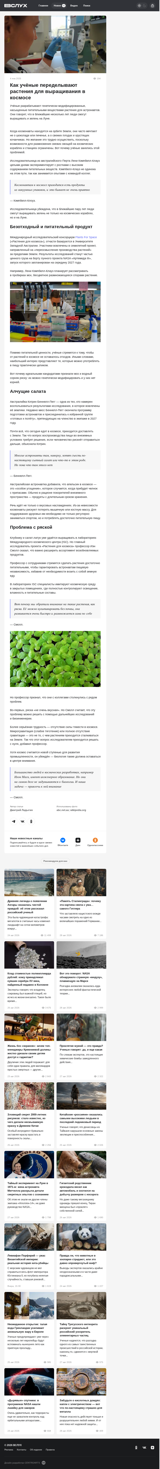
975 (101, 1362)
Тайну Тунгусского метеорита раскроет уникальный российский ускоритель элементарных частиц (79, 1330)
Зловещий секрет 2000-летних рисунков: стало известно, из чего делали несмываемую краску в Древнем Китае (27, 1120)
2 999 (100, 1007)
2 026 (100, 1145)
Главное (43, 5)
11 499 (47, 935)
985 (49, 1362)
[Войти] (152, 6)
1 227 (100, 1286)
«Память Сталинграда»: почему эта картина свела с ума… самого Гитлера (80, 905)
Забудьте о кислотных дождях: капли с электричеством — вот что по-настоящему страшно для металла (81, 1406)
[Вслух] (15, 5)
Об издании (36, 1449)
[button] (14, 821)
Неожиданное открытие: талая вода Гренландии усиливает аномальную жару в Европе (27, 1328)
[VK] (144, 1447)
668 (49, 1431)
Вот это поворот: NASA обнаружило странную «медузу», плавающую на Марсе (81, 977)
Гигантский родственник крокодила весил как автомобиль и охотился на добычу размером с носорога (79, 1189)
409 (101, 1431)
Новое (59, 5)
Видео (74, 5)
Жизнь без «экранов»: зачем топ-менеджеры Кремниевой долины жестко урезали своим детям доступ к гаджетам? (29, 1051)
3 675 (48, 1007)
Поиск (86, 5)
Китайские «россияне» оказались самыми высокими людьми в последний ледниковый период (81, 1118)
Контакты (21, 1449)
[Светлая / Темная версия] (142, 6)
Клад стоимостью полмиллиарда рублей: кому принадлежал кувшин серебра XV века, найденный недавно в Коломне (29, 979)
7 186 (100, 935)
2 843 (48, 1076)
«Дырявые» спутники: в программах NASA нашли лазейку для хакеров (24, 1404)
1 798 (48, 1217)
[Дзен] (152, 1447)
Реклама (8, 1449)
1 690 (100, 1217)
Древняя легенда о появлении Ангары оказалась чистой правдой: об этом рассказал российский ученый (27, 907)
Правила (50, 1449)
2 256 (48, 1145)
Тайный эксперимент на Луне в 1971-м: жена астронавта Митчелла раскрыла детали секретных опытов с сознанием (28, 1189)
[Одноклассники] (136, 1447)
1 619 (48, 1286)
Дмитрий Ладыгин (21, 810)
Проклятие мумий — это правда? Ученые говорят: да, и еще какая (81, 1047)
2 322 (100, 1076)
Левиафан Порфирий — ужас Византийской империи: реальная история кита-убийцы (28, 1259)
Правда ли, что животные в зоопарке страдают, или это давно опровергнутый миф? (78, 1259)
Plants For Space (86, 237)
